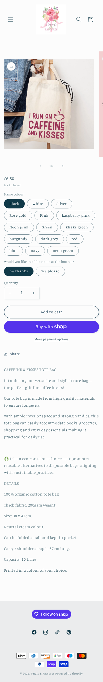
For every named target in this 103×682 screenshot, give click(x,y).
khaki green (77, 227)
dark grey (49, 239)
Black (14, 203)
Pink (44, 215)
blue (14, 250)
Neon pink (19, 227)
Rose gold (18, 215)
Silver (61, 203)
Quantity (11, 283)
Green (47, 227)
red (75, 239)
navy (35, 250)
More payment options (51, 339)
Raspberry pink (76, 215)
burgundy (19, 239)
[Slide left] (40, 166)
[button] (10, 19)
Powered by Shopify (68, 673)
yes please (50, 271)
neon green (63, 250)
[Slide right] (62, 166)
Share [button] (15, 354)
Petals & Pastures (43, 673)
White (37, 203)
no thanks (19, 271)
